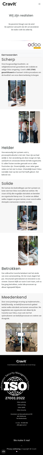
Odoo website (21, 402)
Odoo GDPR (21, 407)
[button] (21, 445)
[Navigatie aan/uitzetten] (39, 4)
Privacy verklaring (13, 449)
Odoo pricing (21, 405)
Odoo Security (21, 410)
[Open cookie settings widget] (3, 451)
